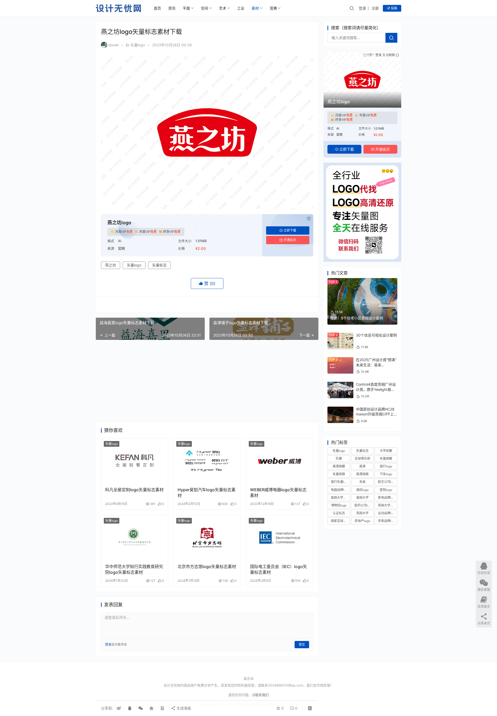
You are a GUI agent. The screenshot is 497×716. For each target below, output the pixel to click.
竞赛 (273, 8)
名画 (362, 482)
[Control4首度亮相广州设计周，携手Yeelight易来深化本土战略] (340, 384)
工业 (240, 8)
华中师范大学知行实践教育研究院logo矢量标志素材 (134, 569)
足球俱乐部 (362, 458)
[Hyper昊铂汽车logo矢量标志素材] (207, 460)
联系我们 (262, 695)
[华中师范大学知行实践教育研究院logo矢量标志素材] (134, 537)
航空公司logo (387, 482)
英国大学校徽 (387, 505)
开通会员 (290, 240)
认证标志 (339, 513)
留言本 (249, 678)
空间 (204, 8)
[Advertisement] (207, 381)
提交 (302, 644)
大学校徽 (386, 451)
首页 (157, 8)
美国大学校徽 (340, 497)
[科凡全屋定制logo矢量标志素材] (134, 460)
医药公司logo (363, 505)
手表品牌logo (387, 521)
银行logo (386, 466)
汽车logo (386, 474)
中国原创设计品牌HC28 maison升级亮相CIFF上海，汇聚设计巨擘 (375, 414)
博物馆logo (339, 505)
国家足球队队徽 (340, 521)
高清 (362, 466)
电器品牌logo (340, 490)
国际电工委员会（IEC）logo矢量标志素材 (278, 569)
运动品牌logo (387, 513)
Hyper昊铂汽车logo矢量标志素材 (207, 492)
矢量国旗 (339, 474)
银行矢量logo (340, 482)
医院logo (386, 490)
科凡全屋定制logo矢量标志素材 (134, 489)
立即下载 (290, 230)
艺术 (222, 8)
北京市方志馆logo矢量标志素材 (207, 566)
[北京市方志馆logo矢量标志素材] (207, 537)
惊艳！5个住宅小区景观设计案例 (356, 318)
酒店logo (362, 490)
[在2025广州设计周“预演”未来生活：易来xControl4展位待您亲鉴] (340, 359)
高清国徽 (339, 466)
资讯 (172, 8)
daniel (113, 45)
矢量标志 (159, 265)
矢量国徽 (386, 458)
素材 (255, 8)
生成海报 (183, 708)
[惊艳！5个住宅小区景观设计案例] (362, 280)
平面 (186, 8)
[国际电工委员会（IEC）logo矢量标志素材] (279, 537)
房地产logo (362, 521)
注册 (375, 8)
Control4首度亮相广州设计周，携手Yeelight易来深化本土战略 (376, 389)
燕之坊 (110, 265)
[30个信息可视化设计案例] (340, 335)
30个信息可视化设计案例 (376, 335)
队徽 (339, 458)
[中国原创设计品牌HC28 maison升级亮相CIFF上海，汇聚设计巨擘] (340, 409)
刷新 (392, 55)
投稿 (393, 8)
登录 (362, 8)
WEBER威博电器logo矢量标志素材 (278, 492)
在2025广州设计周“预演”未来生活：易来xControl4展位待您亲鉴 (376, 364)
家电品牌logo (387, 497)
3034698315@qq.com (285, 685)
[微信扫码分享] (140, 708)
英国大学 (362, 513)
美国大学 (362, 497)
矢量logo (137, 45)
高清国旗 (362, 474)
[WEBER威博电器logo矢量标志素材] (279, 460)
